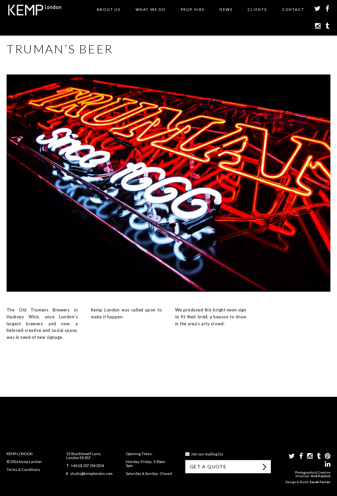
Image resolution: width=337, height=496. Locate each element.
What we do (151, 9)
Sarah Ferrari (320, 482)
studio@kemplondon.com (91, 473)
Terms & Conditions (23, 469)
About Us (109, 9)
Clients (257, 9)
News (226, 9)
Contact (293, 9)
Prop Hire (193, 9)
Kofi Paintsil (320, 476)
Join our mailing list (206, 454)
